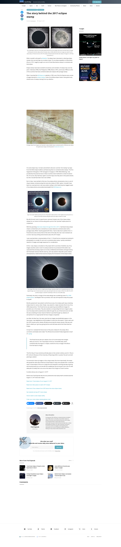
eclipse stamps (41, 77)
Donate (98, 5)
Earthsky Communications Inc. (30, 536)
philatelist (44, 58)
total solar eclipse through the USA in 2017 (48, 227)
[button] (24, 5)
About (84, 5)
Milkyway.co (44, 536)
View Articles (34, 429)
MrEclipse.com (41, 75)
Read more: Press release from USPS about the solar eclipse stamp (44, 388)
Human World (40, 9)
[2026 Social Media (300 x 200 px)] (89, 72)
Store (91, 5)
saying (30, 334)
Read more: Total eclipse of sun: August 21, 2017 (39, 381)
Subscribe (97, 2)
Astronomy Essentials (31, 9)
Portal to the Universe (59, 146)
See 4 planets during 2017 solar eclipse (37, 392)
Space (31, 5)
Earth (42, 5)
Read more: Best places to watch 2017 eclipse (38, 385)
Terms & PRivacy (98, 536)
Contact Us (93, 536)
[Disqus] (60, 504)
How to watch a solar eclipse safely (36, 395)
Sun (37, 5)
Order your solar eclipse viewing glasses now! (38, 399)
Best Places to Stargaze (61, 5)
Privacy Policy (57, 450)
